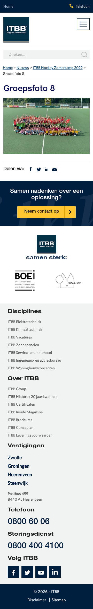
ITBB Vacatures (20, 337)
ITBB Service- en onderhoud (30, 352)
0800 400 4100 (36, 546)
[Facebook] (31, 169)
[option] (25, 280)
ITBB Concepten (21, 427)
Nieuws (23, 67)
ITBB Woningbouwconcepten (31, 368)
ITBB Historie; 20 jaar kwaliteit (32, 396)
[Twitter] (38, 169)
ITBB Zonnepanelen (23, 345)
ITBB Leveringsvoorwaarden (30, 435)
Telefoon (83, 6)
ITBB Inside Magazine (25, 412)
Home (8, 6)
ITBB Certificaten (21, 404)
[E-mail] (54, 169)
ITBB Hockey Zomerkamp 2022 (58, 67)
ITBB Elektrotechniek (24, 321)
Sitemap (59, 599)
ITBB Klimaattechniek (25, 329)
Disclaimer (36, 599)
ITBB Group (17, 389)
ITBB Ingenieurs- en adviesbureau (34, 360)
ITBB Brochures (20, 419)
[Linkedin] (46, 169)
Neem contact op (41, 212)
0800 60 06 (29, 522)
